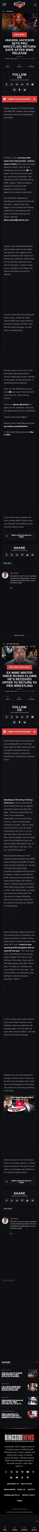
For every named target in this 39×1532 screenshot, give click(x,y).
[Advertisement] (19, 296)
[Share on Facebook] (6, 555)
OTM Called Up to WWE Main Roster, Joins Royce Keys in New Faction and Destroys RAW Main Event (12, 1374)
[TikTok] (22, 1477)
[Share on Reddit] (27, 555)
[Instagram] (14, 90)
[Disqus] (19, 1313)
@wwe (16, 404)
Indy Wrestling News (13, 643)
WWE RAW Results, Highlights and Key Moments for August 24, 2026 (11, 1415)
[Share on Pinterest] (22, 555)
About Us (21, 1489)
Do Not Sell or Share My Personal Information (19, 1512)
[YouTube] (32, 84)
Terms (19, 1500)
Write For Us (26, 1484)
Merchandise (9, 1489)
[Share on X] (12, 555)
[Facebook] (6, 84)
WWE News (10, 11)
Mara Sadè (7, 563)
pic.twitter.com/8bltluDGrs (16, 426)
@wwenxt (24, 404)
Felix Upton (10, 58)
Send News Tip (13, 1484)
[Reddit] (25, 90)
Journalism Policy (12, 1495)
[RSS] (27, 1477)
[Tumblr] (33, 1471)
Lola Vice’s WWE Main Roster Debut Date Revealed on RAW (11, 1388)
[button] (35, 4)
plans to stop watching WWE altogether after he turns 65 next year (19, 947)
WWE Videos (6, 1370)
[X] (12, 84)
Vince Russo (8, 1208)
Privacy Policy (28, 1495)
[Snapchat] (19, 90)
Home (3, 11)
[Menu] (4, 4)
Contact (31, 1489)
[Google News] (17, 84)
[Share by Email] (32, 555)
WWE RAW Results (8, 1411)
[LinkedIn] (22, 84)
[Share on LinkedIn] (17, 555)
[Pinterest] (27, 84)
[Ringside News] (20, 5)
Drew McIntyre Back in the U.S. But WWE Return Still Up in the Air (12, 1402)
